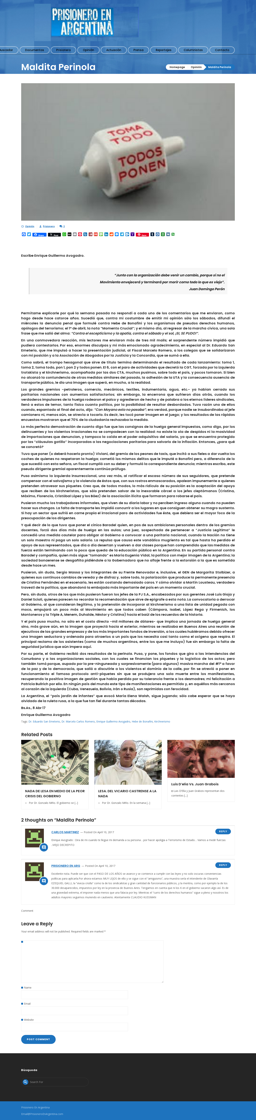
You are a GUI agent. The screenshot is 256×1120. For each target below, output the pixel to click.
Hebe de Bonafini (142, 721)
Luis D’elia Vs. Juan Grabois (195, 784)
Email (27, 1003)
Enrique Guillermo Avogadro (113, 721)
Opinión (196, 67)
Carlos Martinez (65, 832)
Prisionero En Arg (65, 866)
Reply (223, 831)
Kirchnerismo (162, 721)
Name (27, 987)
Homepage (177, 67)
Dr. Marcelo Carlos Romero (78, 721)
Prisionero (49, 226)
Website (29, 1019)
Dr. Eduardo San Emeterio (44, 721)
